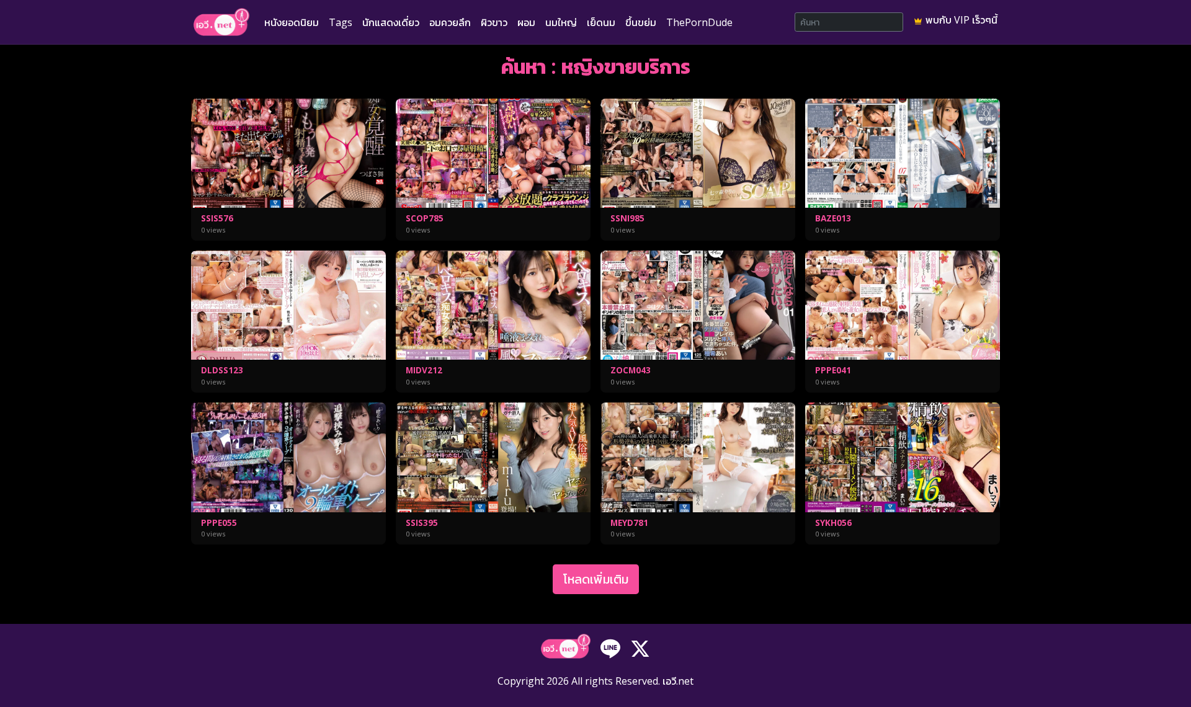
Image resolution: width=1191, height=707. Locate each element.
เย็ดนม (601, 22)
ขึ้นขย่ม (640, 22)
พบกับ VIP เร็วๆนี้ (960, 20)
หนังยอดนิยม (291, 22)
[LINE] (610, 647)
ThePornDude (699, 22)
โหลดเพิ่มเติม (595, 579)
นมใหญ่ (561, 22)
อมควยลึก (450, 22)
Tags (340, 22)
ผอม (526, 22)
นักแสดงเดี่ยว (390, 22)
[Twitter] (640, 647)
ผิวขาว (494, 22)
